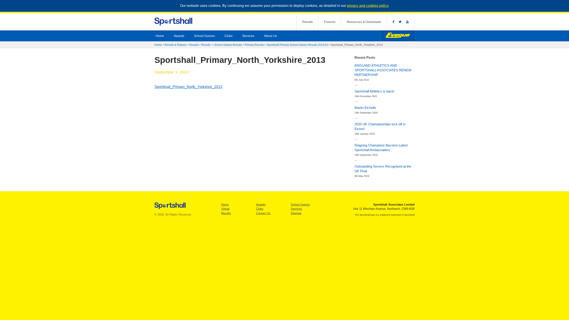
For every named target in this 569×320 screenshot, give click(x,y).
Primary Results (254, 44)
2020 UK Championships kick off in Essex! (380, 126)
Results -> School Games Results (221, 44)
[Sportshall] (173, 22)
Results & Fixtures (175, 44)
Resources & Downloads (364, 22)
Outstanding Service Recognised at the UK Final (383, 168)
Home (160, 36)
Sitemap (296, 213)
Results (307, 22)
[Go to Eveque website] (398, 35)
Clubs (228, 36)
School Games (204, 36)
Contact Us (263, 213)
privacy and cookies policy (367, 6)
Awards (179, 36)
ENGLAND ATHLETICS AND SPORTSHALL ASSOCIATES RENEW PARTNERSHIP (383, 70)
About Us (270, 36)
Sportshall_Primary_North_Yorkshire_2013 (188, 87)
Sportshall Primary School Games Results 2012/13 (297, 44)
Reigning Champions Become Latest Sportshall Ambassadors (381, 147)
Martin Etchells (365, 108)
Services (248, 36)
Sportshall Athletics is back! (374, 91)
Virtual (225, 208)
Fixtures (329, 22)
